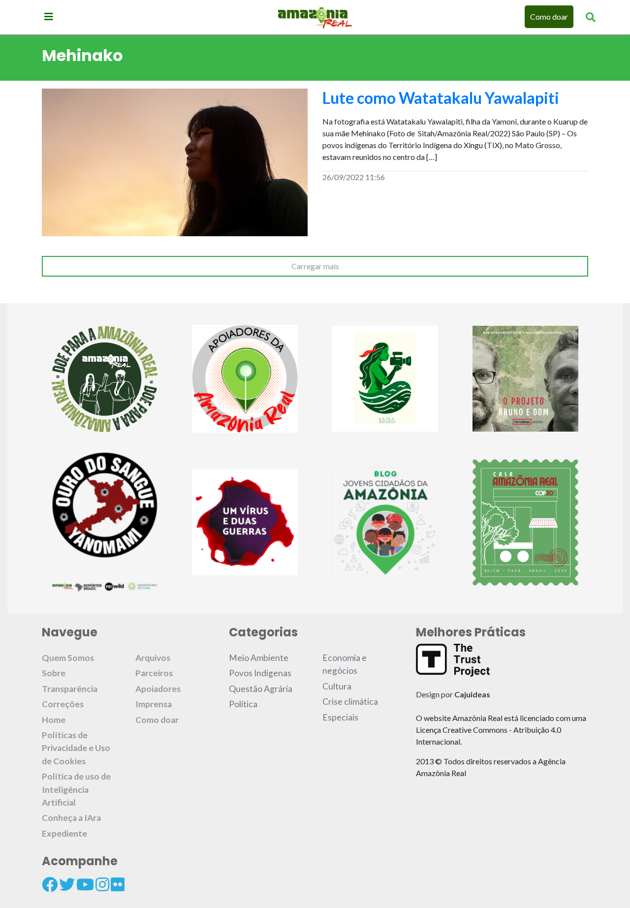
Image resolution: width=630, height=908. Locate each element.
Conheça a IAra (71, 818)
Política (243, 704)
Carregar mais (315, 266)
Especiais (340, 717)
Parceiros (154, 673)
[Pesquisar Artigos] (591, 16)
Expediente (64, 833)
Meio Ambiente (258, 658)
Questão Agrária (260, 689)
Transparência (69, 689)
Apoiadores (158, 689)
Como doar (549, 16)
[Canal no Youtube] (85, 884)
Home (53, 720)
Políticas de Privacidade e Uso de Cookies (76, 748)
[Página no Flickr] (118, 884)
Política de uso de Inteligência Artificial (76, 789)
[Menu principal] (48, 16)
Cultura (336, 686)
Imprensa (153, 704)
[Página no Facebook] (50, 884)
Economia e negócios (344, 664)
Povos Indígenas (260, 673)
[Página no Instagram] (102, 884)
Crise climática (350, 701)
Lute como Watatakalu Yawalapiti (440, 97)
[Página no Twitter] (67, 884)
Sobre (53, 673)
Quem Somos (68, 658)
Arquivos (152, 658)
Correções (63, 704)
